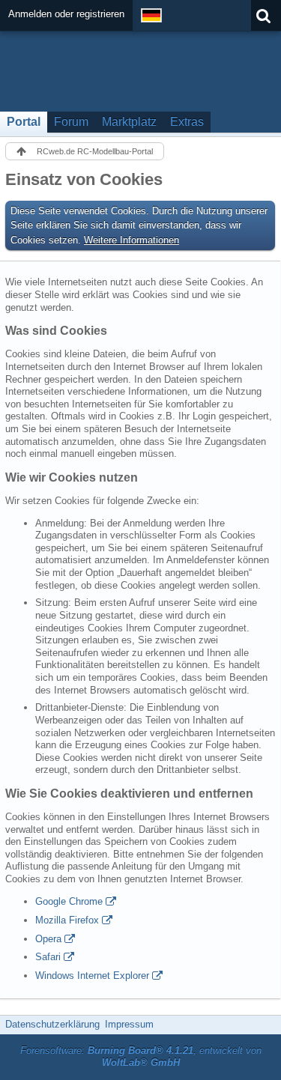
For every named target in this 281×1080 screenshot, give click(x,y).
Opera (48, 938)
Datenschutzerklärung (52, 1024)
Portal (23, 121)
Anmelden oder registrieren (66, 13)
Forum (71, 121)
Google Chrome (69, 901)
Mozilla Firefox (67, 920)
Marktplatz (129, 121)
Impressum (129, 1024)
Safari (48, 956)
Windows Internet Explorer (92, 975)
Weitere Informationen (131, 240)
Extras (187, 121)
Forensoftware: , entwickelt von (141, 1057)
